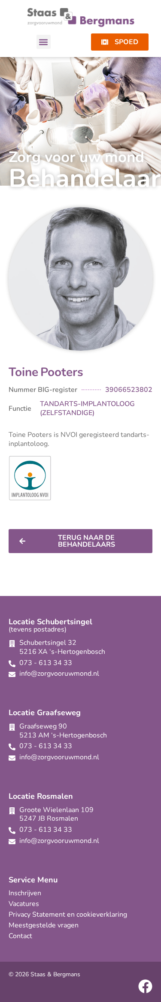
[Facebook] (145, 986)
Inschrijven (25, 893)
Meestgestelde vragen (44, 925)
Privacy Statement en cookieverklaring (68, 914)
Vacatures (24, 904)
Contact (20, 936)
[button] (43, 42)
